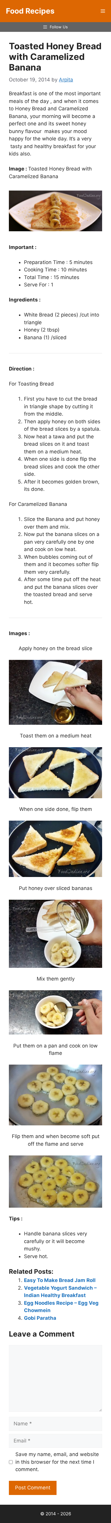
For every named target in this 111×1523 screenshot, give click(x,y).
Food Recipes (30, 10)
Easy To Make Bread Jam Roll (60, 1280)
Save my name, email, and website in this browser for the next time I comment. (57, 1461)
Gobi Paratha (40, 1318)
